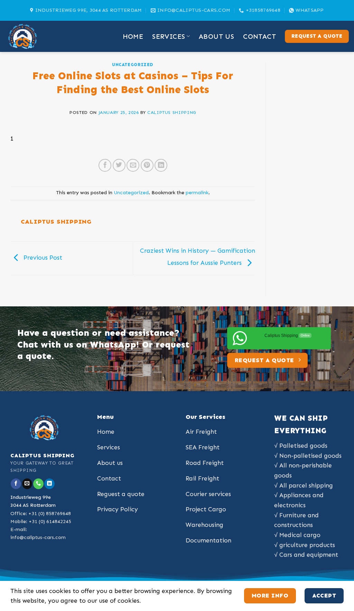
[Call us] (38, 483)
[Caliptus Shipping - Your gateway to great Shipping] (39, 36)
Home (133, 36)
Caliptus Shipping (171, 112)
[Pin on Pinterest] (147, 165)
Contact (259, 36)
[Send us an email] (27, 483)
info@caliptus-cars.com (38, 537)
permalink (197, 193)
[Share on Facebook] (105, 165)
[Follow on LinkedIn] (49, 483)
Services (168, 36)
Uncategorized (132, 64)
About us (216, 36)
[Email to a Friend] (133, 165)
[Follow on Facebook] (16, 483)
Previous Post (42, 257)
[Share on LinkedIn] (161, 165)
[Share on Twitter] (119, 165)
